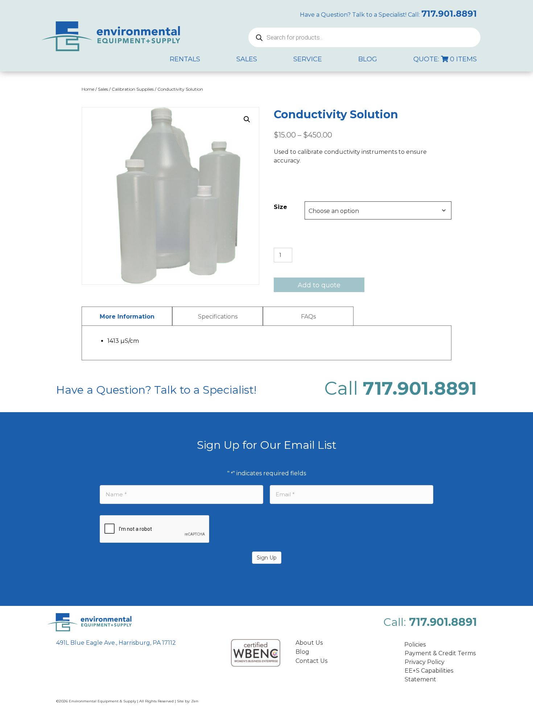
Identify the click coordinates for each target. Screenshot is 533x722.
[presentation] (155, 529)
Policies (415, 644)
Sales (103, 89)
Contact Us (311, 660)
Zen (194, 701)
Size (280, 207)
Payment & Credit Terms (440, 653)
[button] (246, 119)
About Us (309, 642)
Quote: (445, 59)
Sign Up (267, 557)
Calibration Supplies (133, 89)
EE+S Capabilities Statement (429, 675)
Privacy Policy (425, 662)
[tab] (127, 316)
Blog (302, 651)
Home (88, 89)
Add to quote (319, 285)
